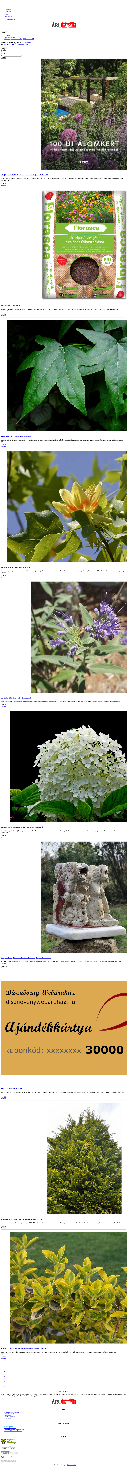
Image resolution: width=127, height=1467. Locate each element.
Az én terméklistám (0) (11, 19)
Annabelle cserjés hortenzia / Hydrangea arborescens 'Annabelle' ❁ (22, 827)
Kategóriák (7, 9)
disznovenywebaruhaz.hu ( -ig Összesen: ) (19, 39)
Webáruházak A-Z (9, 37)
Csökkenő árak (22, 45)
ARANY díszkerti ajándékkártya (11, 1088)
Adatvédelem (7, 1418)
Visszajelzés (7, 1415)
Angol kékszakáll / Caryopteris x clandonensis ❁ (16, 698)
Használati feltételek (9, 1416)
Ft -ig (2, 55)
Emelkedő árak (10, 45)
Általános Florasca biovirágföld (10, 305)
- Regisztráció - (8, 1426)
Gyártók (6, 14)
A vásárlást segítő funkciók (11, 1412)
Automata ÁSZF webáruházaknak (13, 1431)
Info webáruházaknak (10, 1428)
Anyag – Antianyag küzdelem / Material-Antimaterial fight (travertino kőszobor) (26, 958)
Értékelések (26, 42)
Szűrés (4, 57)
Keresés (3, 32)
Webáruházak (8, 16)
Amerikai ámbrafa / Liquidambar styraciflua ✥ (16, 436)
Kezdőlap (7, 35)
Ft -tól (3, 53)
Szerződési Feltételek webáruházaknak (14, 1429)
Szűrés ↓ (3, 48)
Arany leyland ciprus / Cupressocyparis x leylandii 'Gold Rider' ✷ (21, 1219)
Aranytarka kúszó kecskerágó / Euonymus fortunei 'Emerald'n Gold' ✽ (23, 1348)
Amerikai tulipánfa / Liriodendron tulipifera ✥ (15, 567)
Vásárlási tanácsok (9, 1413)
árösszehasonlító (71, 1465)
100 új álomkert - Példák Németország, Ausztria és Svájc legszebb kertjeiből (24, 175)
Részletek (3, 185)
